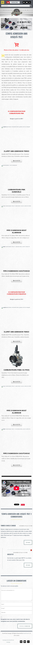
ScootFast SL (26, 633)
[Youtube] (25, 641)
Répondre (28, 542)
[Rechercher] (31, 6)
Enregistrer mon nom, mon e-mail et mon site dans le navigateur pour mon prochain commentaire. (15, 620)
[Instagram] (28, 641)
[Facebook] (21, 641)
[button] (2, 2)
